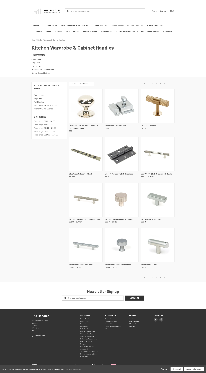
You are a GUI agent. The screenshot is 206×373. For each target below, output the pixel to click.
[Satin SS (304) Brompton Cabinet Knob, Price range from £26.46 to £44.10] (122, 199)
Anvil (131, 319)
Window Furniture (155, 25)
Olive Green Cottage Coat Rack (80, 174)
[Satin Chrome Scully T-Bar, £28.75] (158, 199)
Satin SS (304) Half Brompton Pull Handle (156, 174)
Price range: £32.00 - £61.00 (45, 125)
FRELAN (132, 324)
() (173, 11)
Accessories (106, 32)
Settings (164, 369)
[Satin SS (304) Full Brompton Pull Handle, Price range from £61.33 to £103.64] (86, 199)
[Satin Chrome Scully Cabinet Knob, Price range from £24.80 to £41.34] (122, 245)
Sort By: (73, 84)
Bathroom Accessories (41, 32)
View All (132, 326)
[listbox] (85, 84)
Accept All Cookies (194, 369)
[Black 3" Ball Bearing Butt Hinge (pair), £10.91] (122, 154)
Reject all (177, 369)
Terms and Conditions (113, 326)
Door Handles (37, 25)
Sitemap (108, 329)
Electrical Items (62, 32)
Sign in (154, 11)
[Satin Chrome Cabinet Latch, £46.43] (122, 106)
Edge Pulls (38, 99)
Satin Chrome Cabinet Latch (115, 126)
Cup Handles (39, 95)
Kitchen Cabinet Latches (43, 109)
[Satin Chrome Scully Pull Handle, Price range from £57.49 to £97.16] (86, 245)
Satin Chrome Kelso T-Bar (150, 265)
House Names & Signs (150, 32)
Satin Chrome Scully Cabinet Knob (118, 265)
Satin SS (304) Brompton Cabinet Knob (119, 219)
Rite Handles (134, 321)
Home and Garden (90, 32)
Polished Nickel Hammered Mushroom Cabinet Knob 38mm (83, 127)
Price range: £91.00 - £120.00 (45, 131)
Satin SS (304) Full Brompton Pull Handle (84, 219)
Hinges (76, 32)
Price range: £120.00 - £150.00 (46, 135)
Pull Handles (101, 25)
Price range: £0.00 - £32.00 (44, 121)
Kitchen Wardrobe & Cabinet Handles (127, 25)
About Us (108, 319)
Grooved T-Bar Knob (148, 126)
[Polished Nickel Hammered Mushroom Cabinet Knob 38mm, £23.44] (86, 106)
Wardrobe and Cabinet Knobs (45, 105)
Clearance (167, 32)
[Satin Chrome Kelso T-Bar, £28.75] (158, 245)
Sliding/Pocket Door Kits (127, 32)
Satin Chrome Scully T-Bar (151, 219)
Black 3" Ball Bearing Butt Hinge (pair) (119, 174)
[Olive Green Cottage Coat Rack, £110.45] (86, 154)
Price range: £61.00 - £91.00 (45, 128)
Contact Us (109, 324)
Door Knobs (52, 25)
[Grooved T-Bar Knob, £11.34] (158, 106)
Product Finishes (111, 321)
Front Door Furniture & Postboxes (76, 25)
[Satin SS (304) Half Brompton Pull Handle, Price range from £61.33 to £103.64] (158, 154)
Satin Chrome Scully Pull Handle (81, 265)
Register (163, 11)
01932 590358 (39, 336)
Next (170, 84)
